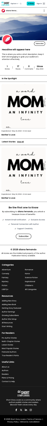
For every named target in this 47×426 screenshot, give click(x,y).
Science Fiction (31, 277)
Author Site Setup (9, 319)
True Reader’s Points (10, 355)
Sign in (39, 4)
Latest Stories (7, 345)
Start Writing (7, 326)
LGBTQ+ (5, 289)
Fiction (4, 285)
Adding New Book (9, 304)
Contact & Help (8, 381)
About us (5, 367)
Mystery (5, 281)
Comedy (5, 273)
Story (32, 4)
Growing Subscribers (10, 315)
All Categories (31, 289)
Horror (27, 273)
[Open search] (20, 3)
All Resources (7, 322)
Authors (5, 370)
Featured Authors (9, 352)
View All (20, 142)
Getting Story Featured (11, 308)
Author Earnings (8, 312)
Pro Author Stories (9, 338)
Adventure (6, 269)
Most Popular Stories (10, 348)
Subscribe (40, 43)
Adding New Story (9, 301)
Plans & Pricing (8, 378)
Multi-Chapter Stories (11, 341)
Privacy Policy (13, 422)
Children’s (29, 285)
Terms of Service (34, 419)
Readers (5, 374)
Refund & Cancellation (30, 422)
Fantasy (5, 277)
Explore (13, 4)
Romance (29, 269)
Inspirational (30, 281)
